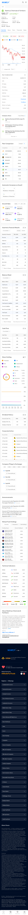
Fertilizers (23, 102)
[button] (6, 147)
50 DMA (6, 39)
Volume (20, 39)
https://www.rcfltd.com (8, 632)
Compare (21, 143)
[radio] (16, 204)
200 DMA (13, 39)
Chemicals (23, 99)
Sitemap (10, 681)
